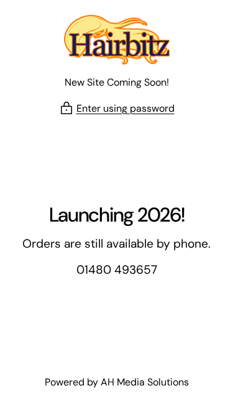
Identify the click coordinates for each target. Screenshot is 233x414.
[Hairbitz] (117, 40)
